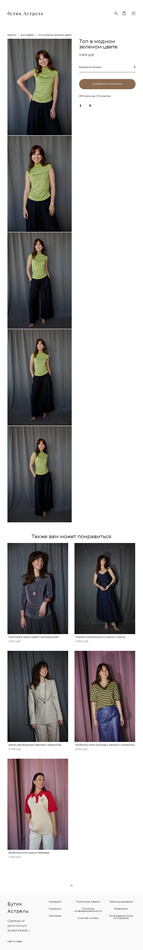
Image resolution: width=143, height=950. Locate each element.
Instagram (55, 902)
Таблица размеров (121, 902)
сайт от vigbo (14, 941)
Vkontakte (55, 916)
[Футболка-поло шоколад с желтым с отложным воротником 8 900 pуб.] (104, 696)
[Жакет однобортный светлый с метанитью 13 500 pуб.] (37, 696)
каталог (12, 35)
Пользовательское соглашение (121, 917)
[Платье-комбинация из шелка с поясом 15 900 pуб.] (104, 588)
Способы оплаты (88, 918)
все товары (27, 35)
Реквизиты (121, 909)
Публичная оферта (88, 902)
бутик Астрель (25, 13)
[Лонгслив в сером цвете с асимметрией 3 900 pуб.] (37, 588)
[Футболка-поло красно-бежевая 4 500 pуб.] (37, 804)
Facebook (55, 909)
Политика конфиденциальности (88, 910)
